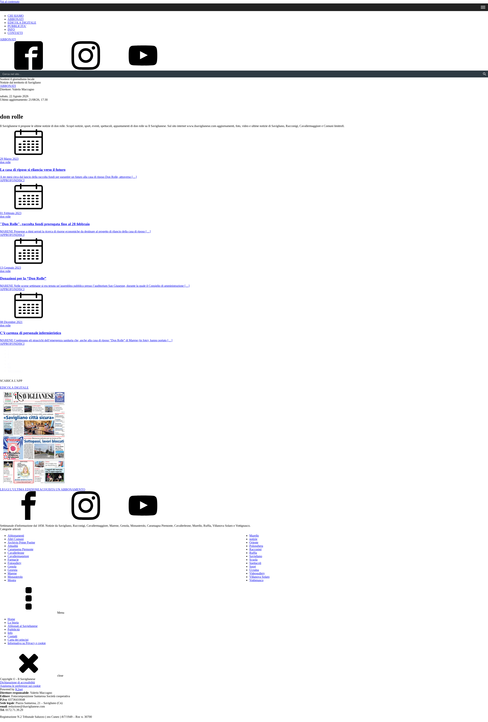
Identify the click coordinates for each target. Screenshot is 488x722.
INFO (11, 29)
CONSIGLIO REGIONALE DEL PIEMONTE (174, 105)
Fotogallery (14, 563)
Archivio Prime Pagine (21, 542)
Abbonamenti (16, 535)
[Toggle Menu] (483, 7)
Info (10, 632)
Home (11, 619)
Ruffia (253, 552)
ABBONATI (15, 19)
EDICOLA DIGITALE (22, 22)
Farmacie (13, 559)
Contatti (12, 636)
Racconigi (61, 105)
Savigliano (10, 105)
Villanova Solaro (259, 576)
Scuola (253, 559)
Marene (12, 573)
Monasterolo (15, 576)
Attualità (105, 105)
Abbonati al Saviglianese (23, 626)
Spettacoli (125, 105)
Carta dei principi (18, 639)
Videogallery (257, 573)
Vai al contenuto (9, 1)
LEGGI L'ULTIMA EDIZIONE (19, 489)
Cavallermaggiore (36, 105)
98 (9, 367)
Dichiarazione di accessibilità (17, 682)
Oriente (253, 542)
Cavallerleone (16, 552)
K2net (19, 689)
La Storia (13, 622)
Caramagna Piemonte (20, 549)
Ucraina (254, 570)
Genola (12, 566)
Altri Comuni (81, 105)
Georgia (12, 570)
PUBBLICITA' (17, 26)
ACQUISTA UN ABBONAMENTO (62, 489)
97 (9, 364)
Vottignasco (256, 580)
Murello (254, 535)
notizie (253, 539)
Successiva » (15, 370)
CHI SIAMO (16, 15)
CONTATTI (15, 33)
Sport (141, 105)
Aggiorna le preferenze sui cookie (20, 685)
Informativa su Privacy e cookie (27, 643)
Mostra (12, 580)
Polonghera (256, 546)
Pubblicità (14, 629)
